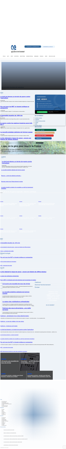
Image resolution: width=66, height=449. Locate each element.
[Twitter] (27, 49)
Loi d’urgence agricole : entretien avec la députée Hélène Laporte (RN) (46, 218)
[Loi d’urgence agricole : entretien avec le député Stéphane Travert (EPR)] (27, 212)
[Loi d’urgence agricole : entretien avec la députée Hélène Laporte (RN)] (46, 212)
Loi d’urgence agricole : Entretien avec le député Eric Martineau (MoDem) (8, 231)
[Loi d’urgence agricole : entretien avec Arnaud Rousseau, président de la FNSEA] (8, 198)
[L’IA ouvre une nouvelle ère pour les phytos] (10, 362)
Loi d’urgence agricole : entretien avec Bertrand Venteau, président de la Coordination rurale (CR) (27, 204)
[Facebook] (33, 49)
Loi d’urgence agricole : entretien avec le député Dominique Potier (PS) (27, 231)
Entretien (1, 201)
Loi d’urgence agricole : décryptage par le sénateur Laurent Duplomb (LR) (8, 218)
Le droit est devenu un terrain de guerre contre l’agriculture (15, 97)
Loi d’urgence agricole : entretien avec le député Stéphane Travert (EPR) (27, 218)
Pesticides (4, 359)
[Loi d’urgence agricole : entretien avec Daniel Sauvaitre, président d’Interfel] (46, 198)
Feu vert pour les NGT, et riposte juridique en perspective (14, 107)
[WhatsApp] (25, 49)
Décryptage (23, 359)
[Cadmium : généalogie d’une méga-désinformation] (30, 362)
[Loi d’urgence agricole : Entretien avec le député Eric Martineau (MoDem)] (8, 225)
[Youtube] (31, 49)
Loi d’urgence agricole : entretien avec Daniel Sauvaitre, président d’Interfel (46, 204)
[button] (57, 56)
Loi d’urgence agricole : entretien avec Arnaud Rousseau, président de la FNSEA (8, 204)
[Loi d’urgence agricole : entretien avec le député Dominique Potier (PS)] (27, 225)
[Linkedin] (29, 49)
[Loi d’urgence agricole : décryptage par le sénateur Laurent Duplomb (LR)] (8, 212)
